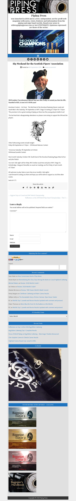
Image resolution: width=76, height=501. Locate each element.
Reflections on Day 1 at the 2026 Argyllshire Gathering (25, 327)
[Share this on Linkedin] (49, 188)
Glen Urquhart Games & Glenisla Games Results (23, 337)
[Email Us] (47, 59)
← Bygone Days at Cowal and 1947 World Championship (26, 195)
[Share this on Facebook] (27, 188)
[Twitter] (28, 59)
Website (12, 242)
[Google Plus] (34, 59)
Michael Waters (13, 283)
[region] (38, 41)
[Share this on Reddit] (38, 188)
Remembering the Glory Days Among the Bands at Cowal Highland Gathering (43, 280)
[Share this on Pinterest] (34, 188)
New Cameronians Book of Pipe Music (30, 276)
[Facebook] (31, 59)
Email (11, 239)
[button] (38, 41)
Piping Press (38, 15)
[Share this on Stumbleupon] (41, 188)
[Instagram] (41, 59)
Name (12, 235)
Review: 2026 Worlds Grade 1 (30, 283)
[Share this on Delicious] (53, 188)
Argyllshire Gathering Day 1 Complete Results (23, 330)
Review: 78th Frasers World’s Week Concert (34, 290)
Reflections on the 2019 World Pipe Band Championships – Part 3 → (46, 198)
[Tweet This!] (23, 188)
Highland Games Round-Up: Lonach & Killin (22, 341)
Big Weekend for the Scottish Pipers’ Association (38, 63)
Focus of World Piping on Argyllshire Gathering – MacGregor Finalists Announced (34, 334)
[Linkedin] (38, 59)
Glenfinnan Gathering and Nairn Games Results (34, 293)
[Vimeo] (44, 59)
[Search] (63, 267)
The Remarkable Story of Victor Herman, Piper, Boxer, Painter (38, 297)
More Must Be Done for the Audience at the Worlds (37, 304)
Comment (13, 211)
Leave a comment (50, 67)
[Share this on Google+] (30, 188)
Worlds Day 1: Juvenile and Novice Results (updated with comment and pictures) (38, 300)
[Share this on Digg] (45, 188)
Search (11, 264)
